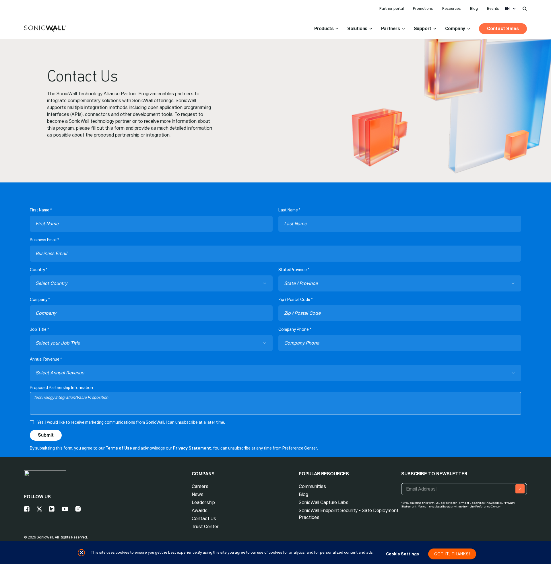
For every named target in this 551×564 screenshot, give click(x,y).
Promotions (423, 8)
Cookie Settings (402, 554)
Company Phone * (294, 329)
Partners (390, 28)
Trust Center (205, 526)
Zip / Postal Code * (295, 299)
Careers (200, 486)
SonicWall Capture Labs (323, 502)
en (507, 9)
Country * (38, 269)
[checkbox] (32, 422)
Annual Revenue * (46, 359)
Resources (451, 8)
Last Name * (289, 210)
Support (422, 28)
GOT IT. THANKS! (452, 554)
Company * (40, 299)
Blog (474, 8)
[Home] (45, 29)
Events (493, 8)
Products (324, 28)
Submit (46, 435)
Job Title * (39, 329)
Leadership (203, 502)
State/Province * (293, 269)
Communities (312, 486)
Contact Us (204, 518)
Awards (199, 510)
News (197, 494)
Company (455, 28)
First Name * (41, 210)
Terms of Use (119, 448)
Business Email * (44, 240)
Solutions (357, 28)
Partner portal (391, 8)
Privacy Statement (192, 448)
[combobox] (151, 283)
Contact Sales (503, 28)
